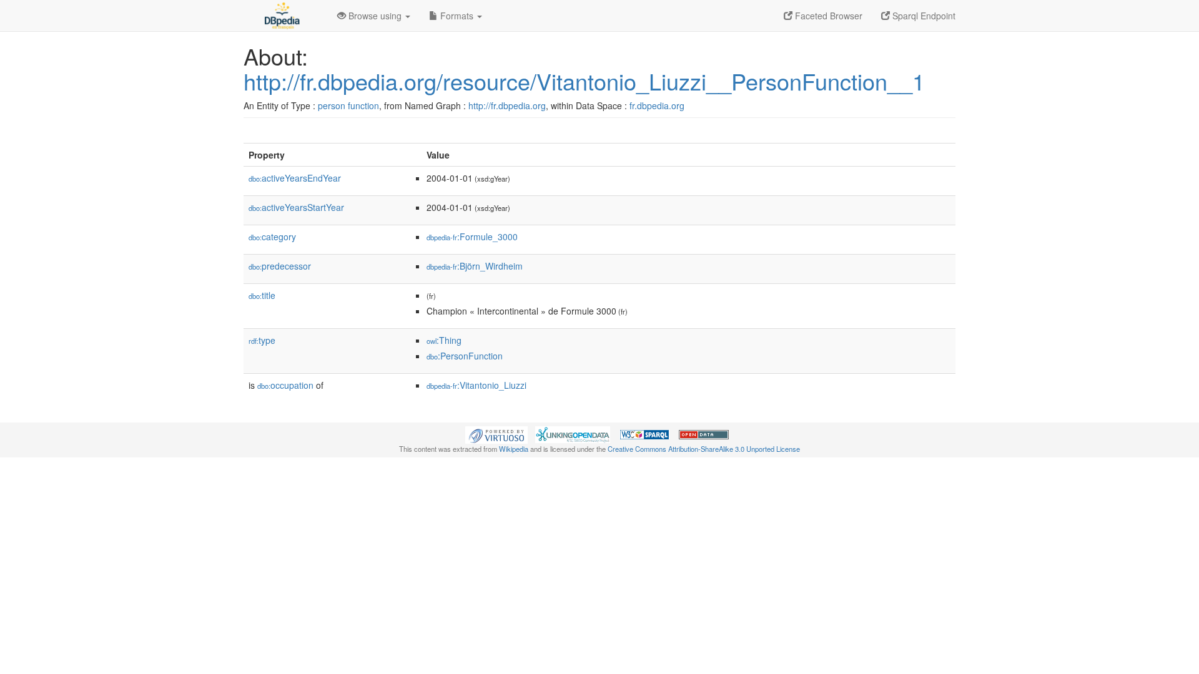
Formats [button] (457, 15)
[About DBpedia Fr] (281, 15)
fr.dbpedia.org (656, 105)
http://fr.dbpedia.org (507, 105)
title (262, 295)
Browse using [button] (375, 15)
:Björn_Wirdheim (475, 266)
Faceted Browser (827, 15)
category (272, 236)
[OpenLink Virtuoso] (496, 434)
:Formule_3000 (472, 236)
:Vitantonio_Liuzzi (476, 385)
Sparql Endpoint (922, 15)
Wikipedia (513, 449)
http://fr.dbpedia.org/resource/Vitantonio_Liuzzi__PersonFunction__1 (584, 81)
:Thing (444, 340)
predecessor (280, 266)
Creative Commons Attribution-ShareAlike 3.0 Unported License (704, 449)
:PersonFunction (465, 355)
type (262, 340)
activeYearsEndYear (295, 178)
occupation (285, 385)
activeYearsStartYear (296, 207)
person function (348, 105)
